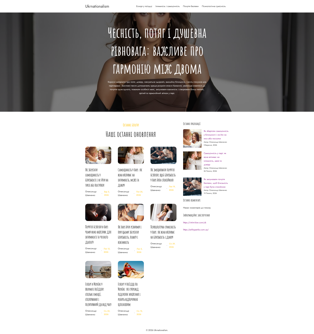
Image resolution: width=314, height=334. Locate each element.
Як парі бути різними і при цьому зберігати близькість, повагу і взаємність (129, 234)
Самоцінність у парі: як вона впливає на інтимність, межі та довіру (130, 177)
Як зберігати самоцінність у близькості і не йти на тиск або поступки (96, 177)
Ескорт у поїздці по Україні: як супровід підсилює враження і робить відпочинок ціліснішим (129, 294)
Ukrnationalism (97, 6)
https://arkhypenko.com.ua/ (196, 229)
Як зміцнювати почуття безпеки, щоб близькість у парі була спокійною (162, 174)
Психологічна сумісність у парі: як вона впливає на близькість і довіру (163, 232)
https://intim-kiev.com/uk (194, 222)
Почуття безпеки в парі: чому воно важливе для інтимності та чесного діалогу (98, 234)
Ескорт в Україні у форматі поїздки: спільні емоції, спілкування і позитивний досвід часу (98, 294)
